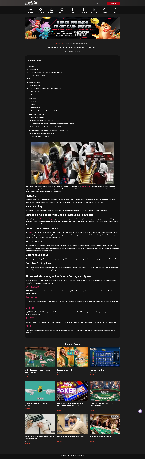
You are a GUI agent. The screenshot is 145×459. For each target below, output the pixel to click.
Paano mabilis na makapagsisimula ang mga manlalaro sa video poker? (53, 124)
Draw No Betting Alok (35, 85)
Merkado (31, 66)
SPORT (72, 12)
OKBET (33, 104)
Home (58, 43)
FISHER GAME (40, 12)
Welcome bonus (33, 79)
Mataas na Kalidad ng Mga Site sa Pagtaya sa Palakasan (45, 72)
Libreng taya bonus (34, 82)
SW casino (34, 95)
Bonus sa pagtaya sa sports (37, 76)
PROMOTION (93, 12)
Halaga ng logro (33, 69)
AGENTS (104, 12)
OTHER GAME (83, 12)
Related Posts (35, 108)
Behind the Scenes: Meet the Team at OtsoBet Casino (47, 111)
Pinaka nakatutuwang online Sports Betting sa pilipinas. (45, 88)
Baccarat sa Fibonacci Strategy (41, 136)
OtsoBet (30, 232)
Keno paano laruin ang (37, 117)
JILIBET (33, 101)
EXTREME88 (35, 92)
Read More (27, 376)
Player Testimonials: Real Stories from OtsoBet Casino (48, 127)
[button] (117, 60)
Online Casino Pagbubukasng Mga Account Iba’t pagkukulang (50, 130)
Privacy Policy (65, 457)
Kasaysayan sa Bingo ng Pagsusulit (42, 120)
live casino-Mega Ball (37, 114)
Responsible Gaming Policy (77, 457)
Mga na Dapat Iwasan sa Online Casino (43, 133)
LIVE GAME (51, 12)
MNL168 (33, 98)
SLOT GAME (30, 12)
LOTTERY (62, 12)
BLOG (115, 12)
